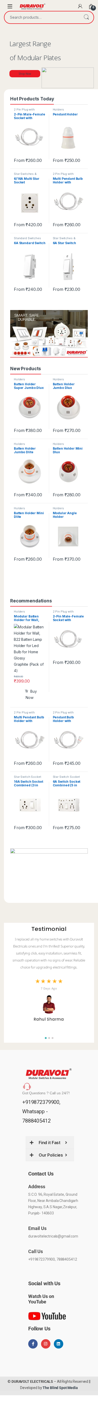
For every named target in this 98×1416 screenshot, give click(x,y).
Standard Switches (27, 238)
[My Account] (80, 6)
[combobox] (41, 17)
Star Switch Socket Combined (27, 778)
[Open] (10, 6)
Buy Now (31, 694)
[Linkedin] (58, 1344)
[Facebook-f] (33, 1344)
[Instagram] (45, 1344)
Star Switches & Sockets (25, 175)
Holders (58, 109)
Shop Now (25, 73)
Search (86, 17)
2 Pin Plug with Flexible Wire (24, 111)
